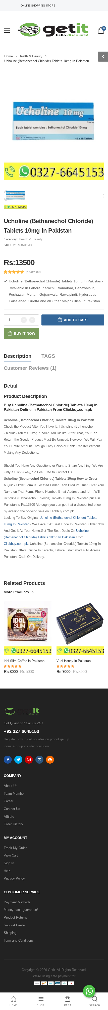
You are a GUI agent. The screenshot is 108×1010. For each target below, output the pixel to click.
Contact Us (12, 809)
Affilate (9, 816)
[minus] (24, 320)
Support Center (15, 925)
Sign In (9, 863)
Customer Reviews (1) (30, 368)
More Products (16, 592)
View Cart (11, 855)
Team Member (14, 793)
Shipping (10, 933)
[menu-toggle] (7, 31)
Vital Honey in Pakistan (74, 661)
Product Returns (15, 917)
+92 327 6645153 (21, 731)
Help (7, 871)
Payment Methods (17, 902)
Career (8, 801)
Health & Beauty (31, 239)
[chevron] (103, 57)
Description (17, 356)
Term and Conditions (19, 940)
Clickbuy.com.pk (16, 544)
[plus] (32, 320)
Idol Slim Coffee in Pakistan (24, 661)
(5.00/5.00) (33, 271)
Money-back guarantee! (21, 910)
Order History (13, 824)
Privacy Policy (14, 878)
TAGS (48, 356)
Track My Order (15, 848)
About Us (10, 786)
